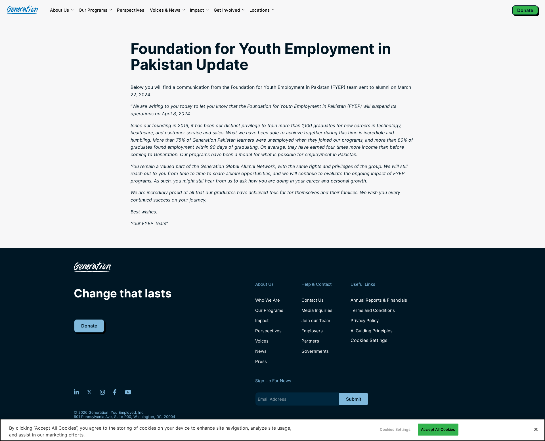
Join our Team (315, 320)
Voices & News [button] (165, 10)
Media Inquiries (316, 310)
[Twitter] (89, 392)
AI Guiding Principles (372, 330)
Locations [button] (260, 10)
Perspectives (130, 10)
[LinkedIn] (76, 392)
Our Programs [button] (93, 10)
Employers (312, 330)
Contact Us (312, 300)
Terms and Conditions (373, 310)
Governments (315, 351)
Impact (197, 10)
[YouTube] (128, 392)
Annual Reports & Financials (379, 300)
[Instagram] (102, 392)
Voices (262, 341)
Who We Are (267, 300)
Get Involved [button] (227, 10)
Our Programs (269, 310)
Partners (310, 341)
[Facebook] (115, 392)
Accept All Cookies (438, 429)
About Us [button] (59, 10)
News (261, 351)
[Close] (536, 429)
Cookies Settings (369, 340)
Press (261, 361)
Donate (525, 10)
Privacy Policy (365, 320)
